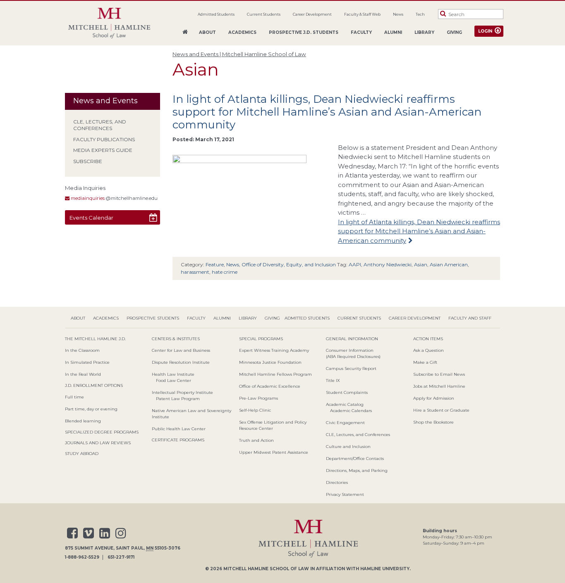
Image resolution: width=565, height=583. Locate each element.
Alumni (393, 32)
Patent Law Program (178, 398)
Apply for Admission (433, 398)
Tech (420, 14)
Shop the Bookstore (433, 422)
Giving (454, 32)
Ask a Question (428, 350)
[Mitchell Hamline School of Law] (109, 23)
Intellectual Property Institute (182, 392)
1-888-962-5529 (82, 557)
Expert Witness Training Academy (274, 350)
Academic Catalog (345, 404)
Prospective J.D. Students (303, 32)
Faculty (361, 32)
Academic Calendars (351, 410)
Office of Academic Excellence (269, 386)
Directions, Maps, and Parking (357, 470)
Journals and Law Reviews (98, 443)
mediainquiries (87, 198)
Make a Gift (425, 362)
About (207, 32)
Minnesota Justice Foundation (270, 362)
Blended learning (83, 421)
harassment (195, 272)
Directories (337, 482)
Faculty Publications (104, 139)
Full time (74, 397)
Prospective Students (153, 318)
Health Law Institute (173, 374)
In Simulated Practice (87, 362)
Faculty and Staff (469, 318)
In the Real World (83, 374)
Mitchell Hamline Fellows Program (275, 374)
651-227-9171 (121, 557)
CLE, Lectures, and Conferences (99, 125)
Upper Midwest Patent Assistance (273, 452)
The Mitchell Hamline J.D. (95, 338)
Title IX (333, 380)
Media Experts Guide (102, 150)
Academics (242, 32)
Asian (420, 264)
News (398, 14)
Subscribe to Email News (439, 374)
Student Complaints (347, 392)
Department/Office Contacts (355, 458)
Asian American (449, 264)
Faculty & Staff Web (362, 14)
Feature (215, 264)
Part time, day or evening (91, 409)
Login (485, 31)
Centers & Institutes (176, 338)
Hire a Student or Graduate (441, 410)
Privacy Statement (345, 494)
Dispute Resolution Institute (181, 362)
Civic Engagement (345, 422)
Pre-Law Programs (258, 398)
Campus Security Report (351, 368)
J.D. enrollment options (94, 385)
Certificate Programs (178, 440)
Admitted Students (216, 14)
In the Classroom (82, 350)
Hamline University (384, 568)
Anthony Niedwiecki (388, 264)
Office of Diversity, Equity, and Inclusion (289, 264)
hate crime (224, 272)
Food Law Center (173, 380)
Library (424, 32)
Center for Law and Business (181, 350)
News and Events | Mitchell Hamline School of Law (239, 54)
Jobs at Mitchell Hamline (439, 386)
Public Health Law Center (179, 428)
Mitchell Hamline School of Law (266, 568)
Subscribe (87, 161)
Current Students (263, 14)
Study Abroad (81, 453)
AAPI (355, 264)
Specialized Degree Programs (102, 432)
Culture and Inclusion (348, 446)
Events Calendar (91, 217)
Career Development (312, 14)
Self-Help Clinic (255, 410)
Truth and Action (256, 440)
